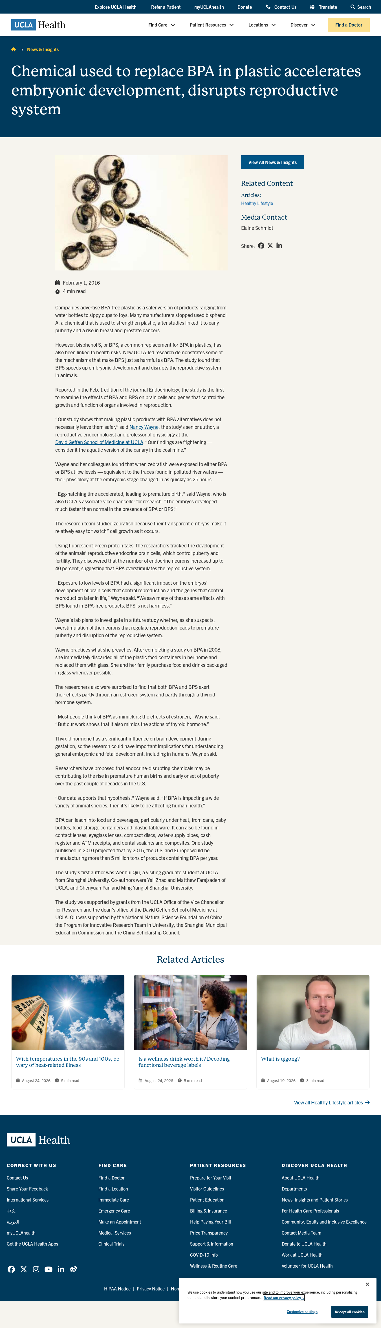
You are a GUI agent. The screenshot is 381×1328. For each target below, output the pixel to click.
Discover (299, 25)
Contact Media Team (301, 1232)
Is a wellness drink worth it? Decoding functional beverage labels (184, 1062)
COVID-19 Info (204, 1254)
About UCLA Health (301, 1177)
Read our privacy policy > (284, 1297)
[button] (116, 7)
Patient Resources (208, 25)
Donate (244, 7)
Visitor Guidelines (207, 1188)
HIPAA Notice (117, 1288)
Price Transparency (209, 1232)
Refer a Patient (166, 7)
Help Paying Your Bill (210, 1221)
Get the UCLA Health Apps (32, 1243)
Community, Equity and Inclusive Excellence (324, 1221)
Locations (258, 25)
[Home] (13, 49)
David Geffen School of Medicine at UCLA (99, 442)
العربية (13, 1221)
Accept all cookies (349, 1311)
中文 (11, 1210)
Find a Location (113, 1188)
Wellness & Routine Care (213, 1265)
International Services (28, 1199)
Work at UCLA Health (302, 1254)
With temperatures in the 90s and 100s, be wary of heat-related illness (67, 1062)
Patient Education (207, 1199)
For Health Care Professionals (310, 1210)
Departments (294, 1188)
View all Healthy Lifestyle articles (328, 1102)
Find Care (157, 25)
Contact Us (285, 6)
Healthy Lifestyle (257, 203)
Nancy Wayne (143, 426)
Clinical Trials (111, 1243)
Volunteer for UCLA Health (307, 1265)
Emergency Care (114, 1210)
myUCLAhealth (209, 7)
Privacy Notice (151, 1288)
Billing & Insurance (208, 1210)
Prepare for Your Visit (210, 1177)
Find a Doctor (348, 25)
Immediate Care (113, 1199)
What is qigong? (280, 1059)
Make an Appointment (119, 1221)
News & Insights (43, 49)
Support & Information (211, 1243)
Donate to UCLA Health (304, 1243)
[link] (261, 246)
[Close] (367, 1284)
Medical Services (114, 1232)
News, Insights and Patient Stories (315, 1199)
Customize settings (302, 1311)
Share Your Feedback (27, 1188)
